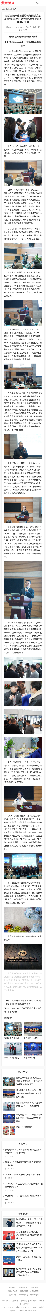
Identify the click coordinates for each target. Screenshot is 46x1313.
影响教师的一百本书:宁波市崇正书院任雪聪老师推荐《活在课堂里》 (23, 1151)
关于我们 (14, 1301)
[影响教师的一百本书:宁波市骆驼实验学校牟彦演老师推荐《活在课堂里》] (9, 1272)
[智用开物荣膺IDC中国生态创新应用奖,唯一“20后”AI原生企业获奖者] (33, 1048)
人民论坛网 (11, 1295)
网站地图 (5, 1301)
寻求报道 (24, 1301)
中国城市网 (24, 1291)
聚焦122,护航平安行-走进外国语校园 (28, 1258)
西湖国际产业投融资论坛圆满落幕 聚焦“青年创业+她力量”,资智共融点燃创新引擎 (29, 1081)
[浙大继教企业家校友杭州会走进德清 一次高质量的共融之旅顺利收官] (33, 1029)
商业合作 (33, 1301)
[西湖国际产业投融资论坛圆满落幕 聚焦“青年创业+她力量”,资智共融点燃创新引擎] (13, 1029)
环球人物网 (34, 1295)
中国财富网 (34, 1291)
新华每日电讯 (12, 1291)
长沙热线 (19, 3)
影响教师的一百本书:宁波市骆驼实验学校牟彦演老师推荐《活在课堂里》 (28, 1272)
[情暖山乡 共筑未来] (9, 1130)
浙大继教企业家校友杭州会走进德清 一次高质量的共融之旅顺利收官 (28, 1093)
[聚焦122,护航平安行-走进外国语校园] (9, 1260)
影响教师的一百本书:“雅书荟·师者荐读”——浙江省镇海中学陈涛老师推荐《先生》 (29, 1222)
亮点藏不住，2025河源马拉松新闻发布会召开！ (23, 1198)
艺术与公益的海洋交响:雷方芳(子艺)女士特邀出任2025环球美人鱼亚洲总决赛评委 (29, 1247)
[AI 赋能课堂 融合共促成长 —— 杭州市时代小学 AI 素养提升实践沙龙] (9, 1235)
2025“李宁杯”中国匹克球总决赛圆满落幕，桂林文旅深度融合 (24, 1185)
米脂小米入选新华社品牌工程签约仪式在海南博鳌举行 (23, 1163)
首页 (3, 9)
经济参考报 (23, 1288)
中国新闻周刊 (23, 1295)
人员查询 (25, 1304)
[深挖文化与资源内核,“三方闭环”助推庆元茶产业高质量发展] (13, 1048)
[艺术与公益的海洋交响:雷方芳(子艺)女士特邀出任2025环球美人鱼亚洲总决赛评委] (9, 1247)
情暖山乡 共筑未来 (24, 1127)
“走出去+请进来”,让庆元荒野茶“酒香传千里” (23, 1175)
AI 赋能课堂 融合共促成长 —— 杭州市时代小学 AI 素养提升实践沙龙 (29, 1235)
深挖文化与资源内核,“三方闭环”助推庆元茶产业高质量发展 (29, 1104)
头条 (15, 9)
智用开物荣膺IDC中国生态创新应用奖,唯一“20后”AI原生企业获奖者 (29, 1118)
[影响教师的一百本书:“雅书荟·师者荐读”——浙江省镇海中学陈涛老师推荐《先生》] (9, 1222)
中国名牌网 (33, 1288)
